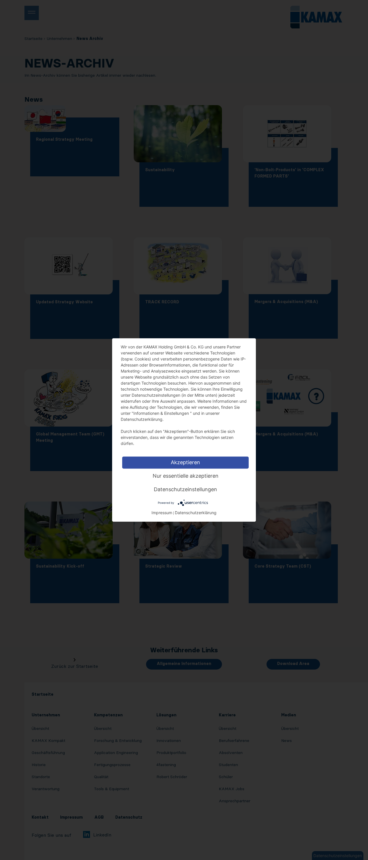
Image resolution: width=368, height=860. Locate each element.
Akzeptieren (185, 462)
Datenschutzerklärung (195, 512)
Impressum (162, 512)
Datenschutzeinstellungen (185, 489)
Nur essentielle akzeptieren (185, 476)
